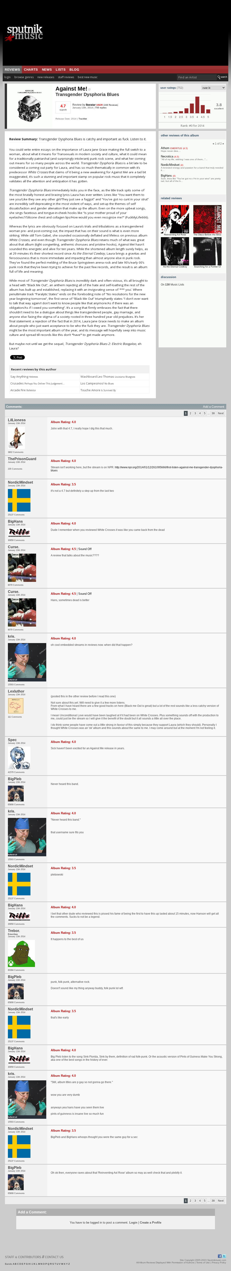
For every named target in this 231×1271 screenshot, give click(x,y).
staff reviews (66, 77)
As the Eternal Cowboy (175, 266)
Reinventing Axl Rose (175, 234)
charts (31, 69)
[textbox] (197, 77)
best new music (87, 77)
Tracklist (83, 118)
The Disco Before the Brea (207, 234)
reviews (12, 69)
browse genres (24, 77)
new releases (45, 77)
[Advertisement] (143, 32)
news (47, 69)
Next (221, 413)
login (7, 77)
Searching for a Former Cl (207, 266)
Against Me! (71, 88)
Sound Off (85, 549)
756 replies (100, 107)
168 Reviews (110, 105)
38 (213, 413)
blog (74, 69)
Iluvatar (91, 104)
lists (60, 69)
